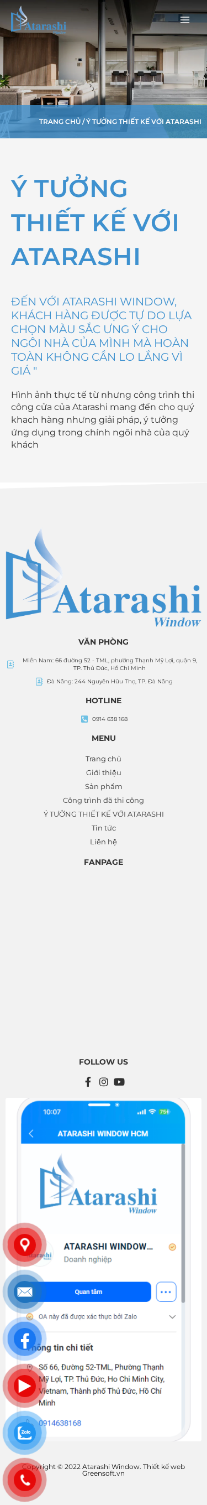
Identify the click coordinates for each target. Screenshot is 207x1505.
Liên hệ (103, 841)
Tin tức (104, 827)
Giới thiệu (103, 772)
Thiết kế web (164, 1466)
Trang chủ (60, 121)
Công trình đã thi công (103, 800)
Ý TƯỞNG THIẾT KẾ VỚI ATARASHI (104, 813)
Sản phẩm (104, 786)
